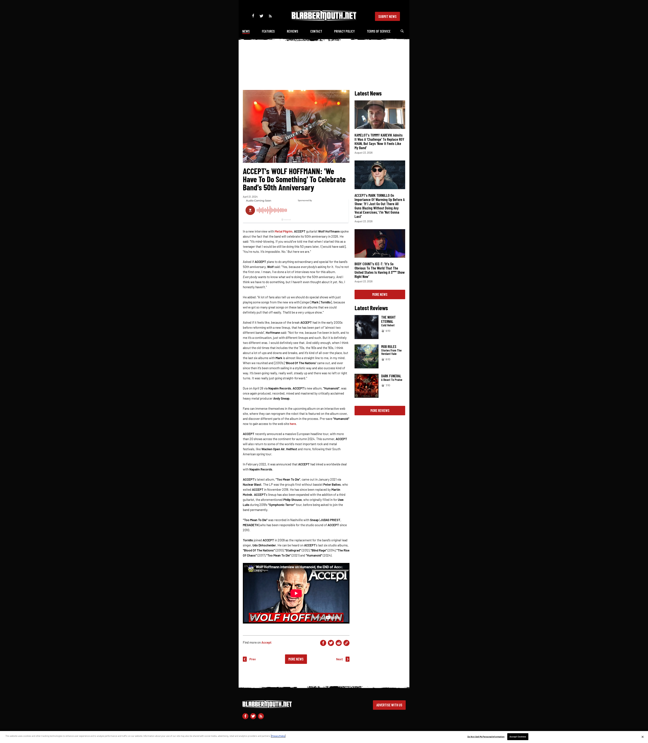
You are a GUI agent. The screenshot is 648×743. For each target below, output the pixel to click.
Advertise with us (389, 705)
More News (296, 659)
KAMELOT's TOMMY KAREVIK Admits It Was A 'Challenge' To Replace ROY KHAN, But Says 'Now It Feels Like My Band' (379, 141)
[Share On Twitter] (331, 643)
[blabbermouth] (324, 19)
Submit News (387, 16)
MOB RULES (388, 346)
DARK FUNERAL (391, 375)
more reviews (379, 410)
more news (379, 294)
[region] (324, 737)
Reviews (292, 31)
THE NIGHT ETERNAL (388, 319)
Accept (266, 642)
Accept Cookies (517, 736)
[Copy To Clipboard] (346, 643)
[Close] (642, 736)
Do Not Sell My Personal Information (486, 736)
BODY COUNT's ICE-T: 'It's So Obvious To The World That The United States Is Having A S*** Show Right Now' (380, 270)
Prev (252, 659)
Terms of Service (378, 31)
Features (268, 31)
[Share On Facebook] (323, 643)
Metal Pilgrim (283, 231)
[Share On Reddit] (339, 643)
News (246, 31)
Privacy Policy (344, 31)
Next (339, 659)
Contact (316, 31)
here (293, 424)
